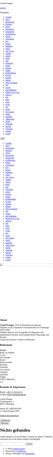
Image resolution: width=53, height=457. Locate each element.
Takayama (9, 119)
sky (6, 107)
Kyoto (8, 75)
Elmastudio (30, 453)
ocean (7, 87)
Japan (7, 70)
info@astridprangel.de (16, 394)
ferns (7, 58)
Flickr (7, 36)
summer (8, 117)
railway (8, 95)
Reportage (9, 22)
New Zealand (11, 83)
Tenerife (9, 124)
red (6, 97)
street (7, 114)
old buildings (11, 90)
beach (7, 44)
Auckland (9, 39)
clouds (8, 53)
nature (8, 80)
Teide (7, 121)
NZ (6, 85)
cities (7, 49)
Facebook (9, 29)
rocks (7, 104)
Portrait (8, 24)
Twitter (8, 17)
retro (7, 100)
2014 (7, 27)
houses (8, 68)
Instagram (9, 32)
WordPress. (21, 451)
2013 (7, 19)
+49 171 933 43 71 (14, 392)
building (9, 46)
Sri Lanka (9, 112)
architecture (10, 34)
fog (6, 61)
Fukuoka (9, 63)
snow (7, 109)
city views (9, 51)
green (7, 66)
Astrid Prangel (18, 449)
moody (8, 78)
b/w (7, 41)
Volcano (9, 129)
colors (8, 56)
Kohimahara (10, 73)
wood (7, 134)
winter (8, 131)
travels (8, 126)
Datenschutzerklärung (9, 415)
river (7, 102)
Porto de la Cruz (12, 92)
